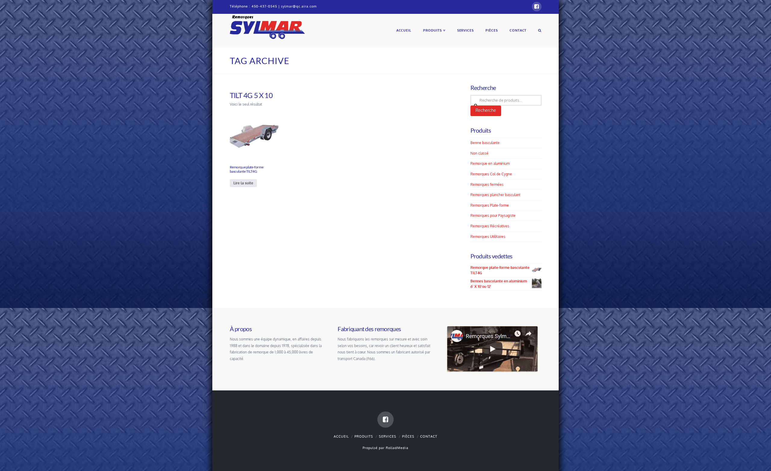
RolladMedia (397, 448)
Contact (428, 436)
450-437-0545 (264, 6)
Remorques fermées (487, 184)
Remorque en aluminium (490, 163)
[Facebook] (537, 6)
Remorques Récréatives (489, 226)
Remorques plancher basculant (495, 194)
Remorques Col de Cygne (491, 174)
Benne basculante (485, 142)
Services (387, 436)
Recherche (486, 110)
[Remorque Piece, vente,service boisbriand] (267, 26)
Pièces (408, 436)
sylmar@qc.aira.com (299, 6)
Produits (363, 436)
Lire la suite (243, 183)
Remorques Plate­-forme (489, 205)
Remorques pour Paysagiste (493, 215)
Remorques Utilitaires (487, 236)
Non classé (479, 153)
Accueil (341, 436)
